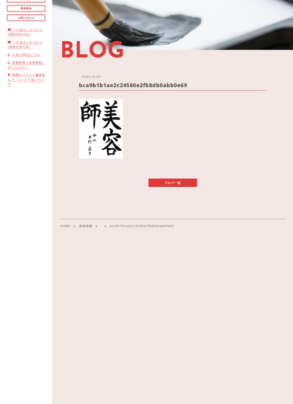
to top (285, 397)
